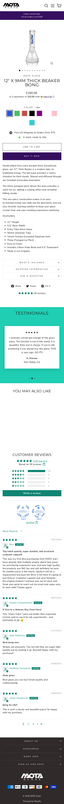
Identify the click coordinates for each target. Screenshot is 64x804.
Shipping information (32, 269)
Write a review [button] (32, 493)
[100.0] (23, 511)
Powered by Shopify (32, 801)
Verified (30, 522)
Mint (32, 123)
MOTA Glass (31, 76)
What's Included (32, 262)
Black (32, 113)
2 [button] (28, 724)
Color (32, 107)
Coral (24, 113)
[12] (5, 436)
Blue (10, 113)
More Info (31, 756)
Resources (31, 749)
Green (17, 113)
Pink (54, 113)
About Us (31, 741)
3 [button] (33, 724)
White (47, 113)
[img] (10, 539)
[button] (32, 96)
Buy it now (32, 156)
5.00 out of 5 (40, 461)
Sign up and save (31, 764)
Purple (39, 113)
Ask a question (32, 276)
